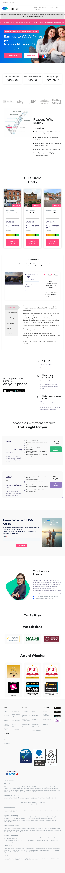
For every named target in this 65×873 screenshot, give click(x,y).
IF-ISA (51, 7)
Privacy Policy (35, 715)
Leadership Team (16, 711)
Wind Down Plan (16, 720)
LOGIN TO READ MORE (12, 242)
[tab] (11, 307)
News (44, 722)
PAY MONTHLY (56, 275)
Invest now (28, 291)
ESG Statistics (15, 729)
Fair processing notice (36, 727)
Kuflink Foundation (14, 717)
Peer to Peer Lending (40, 7)
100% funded (29, 279)
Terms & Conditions (34, 712)
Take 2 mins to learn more (49, 798)
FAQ (57, 7)
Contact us (37, 10)
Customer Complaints (35, 718)
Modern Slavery (36, 724)
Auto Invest (7, 715)
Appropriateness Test (26, 716)
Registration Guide (25, 712)
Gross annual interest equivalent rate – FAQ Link (32, 802)
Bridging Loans (6, 740)
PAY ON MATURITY (48, 275)
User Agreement (36, 722)
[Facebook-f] (7, 774)
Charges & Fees (6, 728)
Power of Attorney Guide (26, 723)
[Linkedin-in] (13, 774)
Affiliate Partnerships (46, 714)
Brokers (12, 2)
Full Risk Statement (6, 725)
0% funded (8, 217)
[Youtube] (17, 774)
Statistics (14, 727)
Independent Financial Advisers (47, 718)
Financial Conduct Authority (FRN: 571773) (16, 830)
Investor (6, 2)
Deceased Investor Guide (26, 720)
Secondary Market (6, 721)
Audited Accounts (14, 723)
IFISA (5, 718)
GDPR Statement (36, 730)
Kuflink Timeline (16, 714)
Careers (45, 711)
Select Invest (5, 712)
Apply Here (7, 743)
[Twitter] (10, 774)
